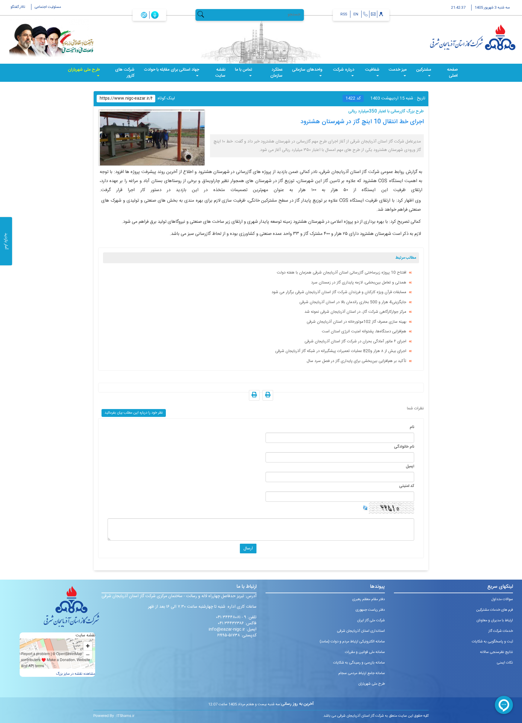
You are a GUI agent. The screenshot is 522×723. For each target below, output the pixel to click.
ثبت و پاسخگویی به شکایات (492, 641)
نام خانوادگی (404, 446)
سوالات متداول (502, 599)
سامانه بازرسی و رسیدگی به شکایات (359, 663)
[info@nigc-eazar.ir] (373, 14)
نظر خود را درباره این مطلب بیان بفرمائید (134, 413)
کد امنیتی (406, 486)
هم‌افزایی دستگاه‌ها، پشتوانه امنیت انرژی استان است (364, 331)
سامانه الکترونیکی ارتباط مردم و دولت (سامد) (352, 641)
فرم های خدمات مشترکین (494, 610)
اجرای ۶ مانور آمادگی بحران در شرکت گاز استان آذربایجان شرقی (355, 341)
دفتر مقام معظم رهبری (368, 599)
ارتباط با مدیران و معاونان (494, 620)
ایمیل (410, 466)
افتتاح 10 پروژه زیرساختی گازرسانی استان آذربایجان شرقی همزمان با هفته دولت (341, 272)
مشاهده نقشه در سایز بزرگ (75, 674)
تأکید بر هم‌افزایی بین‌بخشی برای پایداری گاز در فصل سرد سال (356, 361)
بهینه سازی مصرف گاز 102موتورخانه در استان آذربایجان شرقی (356, 321)
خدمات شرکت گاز (500, 631)
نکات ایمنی (505, 663)
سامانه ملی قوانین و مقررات (365, 652)
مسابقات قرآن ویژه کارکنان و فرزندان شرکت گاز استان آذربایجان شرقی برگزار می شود (339, 292)
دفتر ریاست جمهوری (370, 610)
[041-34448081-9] (365, 14)
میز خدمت (398, 69)
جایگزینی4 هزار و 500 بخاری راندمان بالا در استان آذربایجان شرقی (352, 302)
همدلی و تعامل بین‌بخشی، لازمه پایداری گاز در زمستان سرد (358, 282)
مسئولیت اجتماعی (47, 7)
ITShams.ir (125, 716)
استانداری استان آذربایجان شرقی (361, 631)
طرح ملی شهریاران (84, 69)
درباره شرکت (343, 69)
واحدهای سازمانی (307, 69)
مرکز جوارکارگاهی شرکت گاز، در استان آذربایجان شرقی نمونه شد (355, 312)
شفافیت (372, 69)
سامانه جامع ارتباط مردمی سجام (361, 673)
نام (412, 427)
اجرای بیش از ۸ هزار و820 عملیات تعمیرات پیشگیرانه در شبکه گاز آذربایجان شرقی (340, 351)
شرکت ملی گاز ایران (371, 620)
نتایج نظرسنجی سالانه (496, 652)
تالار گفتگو (18, 7)
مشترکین (423, 69)
